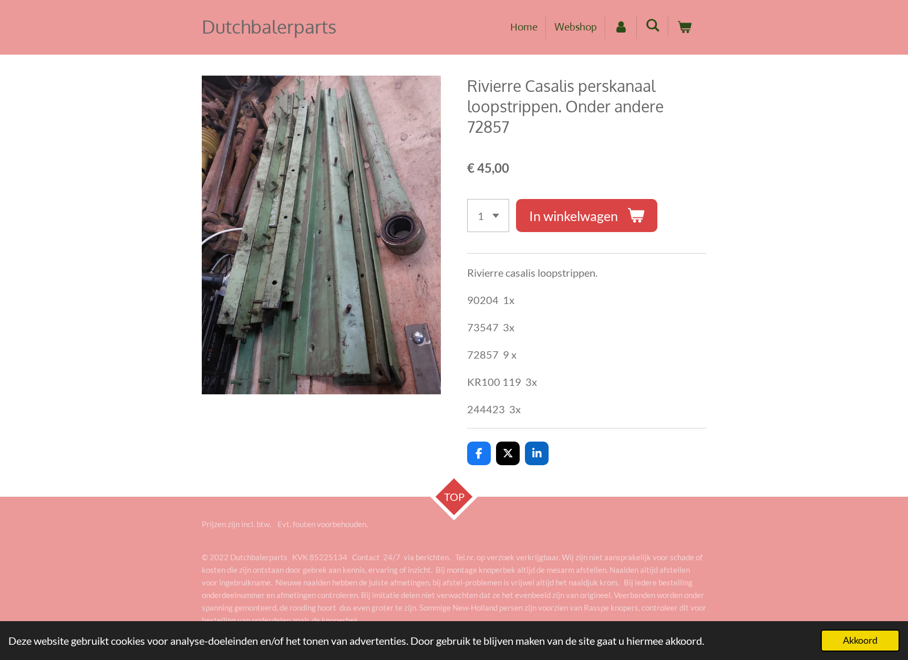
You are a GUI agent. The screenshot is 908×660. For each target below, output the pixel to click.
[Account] (621, 27)
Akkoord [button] (860, 640)
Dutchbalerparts (269, 26)
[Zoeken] (652, 25)
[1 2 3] (488, 215)
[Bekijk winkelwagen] (684, 27)
